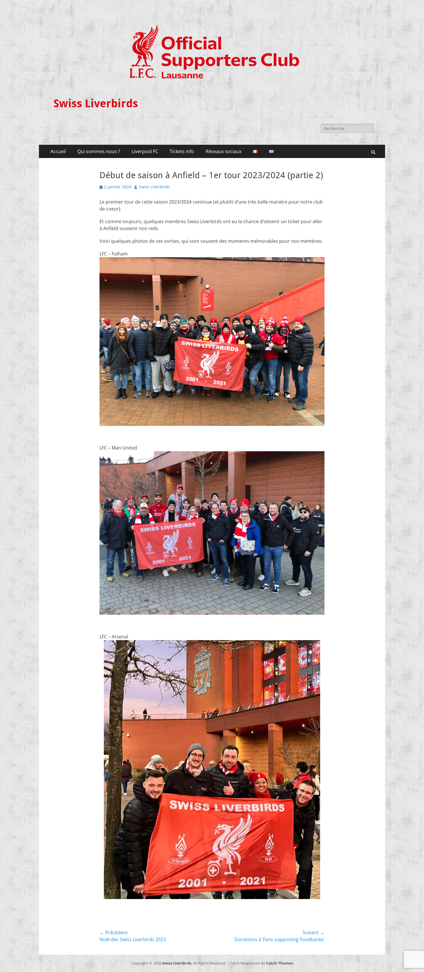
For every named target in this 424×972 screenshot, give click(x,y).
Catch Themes (279, 963)
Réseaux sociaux (223, 151)
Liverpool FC (145, 151)
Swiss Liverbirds (95, 103)
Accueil (58, 151)
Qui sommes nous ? (98, 151)
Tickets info (182, 151)
